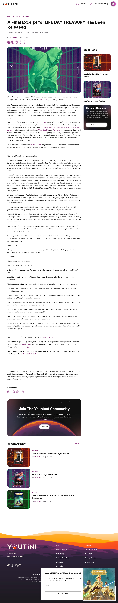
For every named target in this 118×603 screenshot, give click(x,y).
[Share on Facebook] (9, 42)
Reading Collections (91, 558)
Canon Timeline (61, 549)
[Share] (24, 42)
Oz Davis (37, 457)
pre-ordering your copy (27, 347)
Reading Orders (90, 562)
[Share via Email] (16, 42)
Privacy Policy (36, 574)
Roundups (88, 554)
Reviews (35, 450)
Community (60, 554)
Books (15, 16)
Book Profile (27, 344)
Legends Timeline (91, 549)
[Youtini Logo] (10, 4)
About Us (59, 562)
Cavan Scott (41, 122)
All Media (59, 566)
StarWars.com (35, 145)
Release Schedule (62, 558)
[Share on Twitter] (12, 42)
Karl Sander (14, 37)
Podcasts (88, 545)
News (9, 16)
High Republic (24, 16)
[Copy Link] (20, 42)
